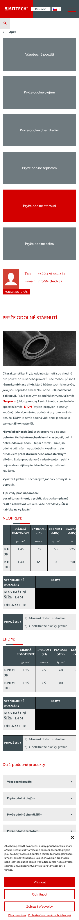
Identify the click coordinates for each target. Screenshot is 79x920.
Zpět (12, 32)
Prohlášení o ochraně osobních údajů (49, 915)
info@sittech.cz (50, 281)
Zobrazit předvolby (39, 906)
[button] (72, 837)
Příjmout (40, 882)
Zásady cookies (17, 915)
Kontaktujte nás (16, 291)
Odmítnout (39, 894)
